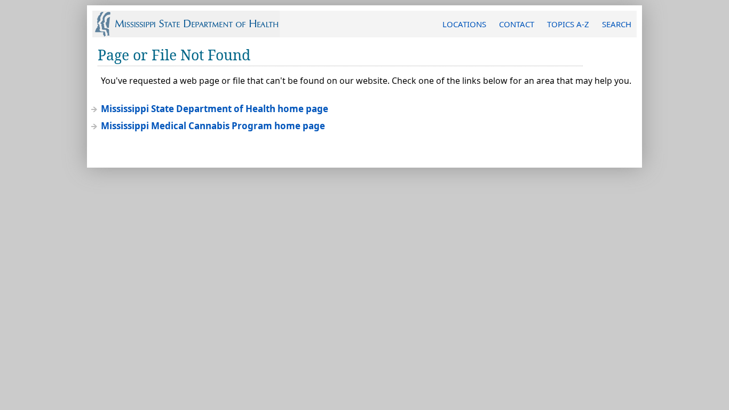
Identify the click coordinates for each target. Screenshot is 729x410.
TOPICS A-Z (568, 24)
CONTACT (516, 24)
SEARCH (616, 24)
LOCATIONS (464, 24)
